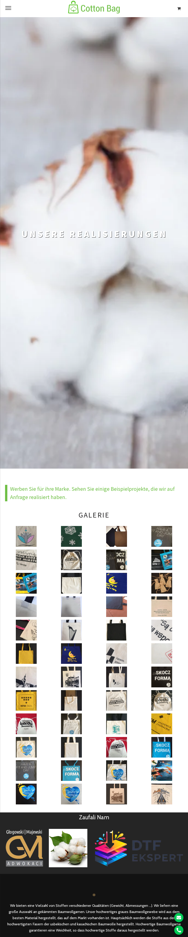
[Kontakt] (178, 917)
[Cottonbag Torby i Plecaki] (94, 8)
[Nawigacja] (8, 7)
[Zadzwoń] (178, 930)
